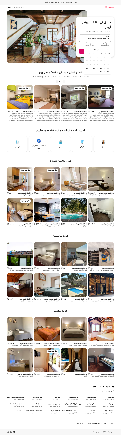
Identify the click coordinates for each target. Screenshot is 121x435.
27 (90, 68)
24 (101, 68)
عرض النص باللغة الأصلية (51, 2)
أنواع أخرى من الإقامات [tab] (108, 391)
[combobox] (95, 38)
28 (87, 68)
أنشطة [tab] (97, 391)
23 (104, 68)
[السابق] (64, 81)
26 (94, 68)
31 (101, 72)
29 (108, 72)
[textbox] (103, 45)
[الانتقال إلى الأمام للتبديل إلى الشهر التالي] (87, 49)
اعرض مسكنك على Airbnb (16, 7)
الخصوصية (98, 432)
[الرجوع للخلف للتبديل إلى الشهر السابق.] (107, 49)
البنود (92, 432)
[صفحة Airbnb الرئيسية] (109, 7)
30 (104, 72)
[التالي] (57, 81)
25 (97, 68)
